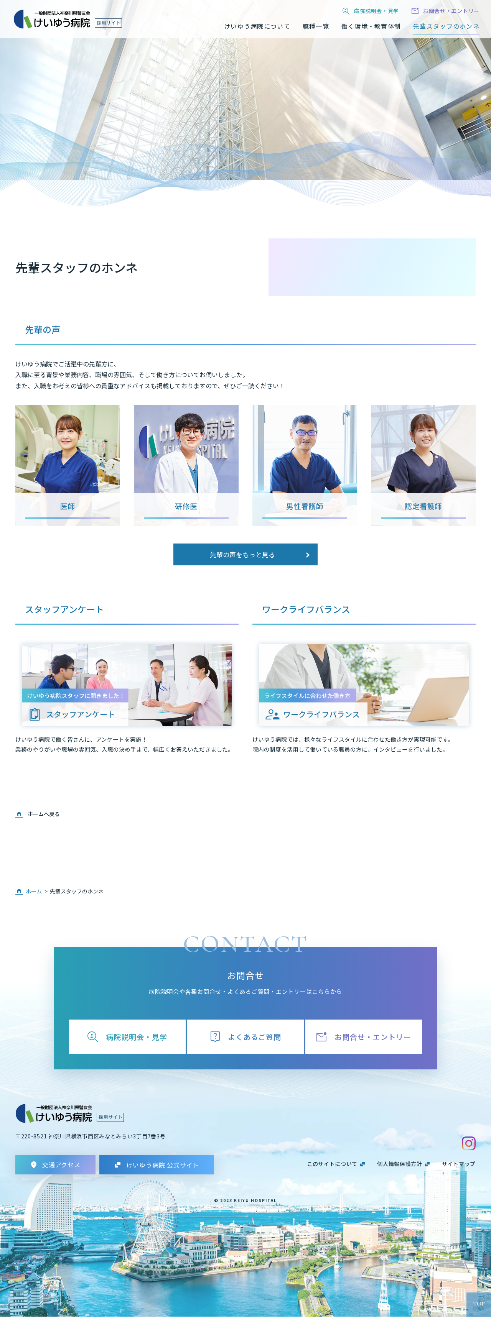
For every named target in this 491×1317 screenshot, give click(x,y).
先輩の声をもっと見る (242, 554)
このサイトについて (332, 1164)
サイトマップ (459, 1164)
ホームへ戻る (44, 814)
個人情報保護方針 (399, 1164)
